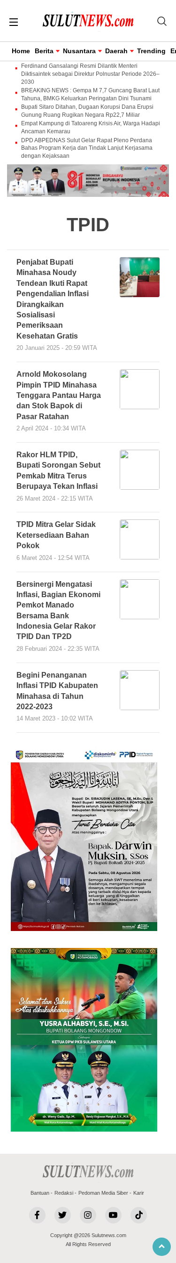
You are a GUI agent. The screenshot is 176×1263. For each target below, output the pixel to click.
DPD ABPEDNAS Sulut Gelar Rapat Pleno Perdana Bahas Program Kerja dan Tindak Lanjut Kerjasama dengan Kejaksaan (87, 148)
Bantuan (40, 1193)
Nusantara (79, 51)
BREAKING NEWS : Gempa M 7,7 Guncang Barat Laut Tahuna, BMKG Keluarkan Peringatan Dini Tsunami (90, 94)
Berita (44, 51)
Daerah (116, 51)
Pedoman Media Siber (103, 1193)
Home (21, 51)
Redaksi (63, 1193)
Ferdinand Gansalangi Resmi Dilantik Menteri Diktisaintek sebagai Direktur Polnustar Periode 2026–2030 (90, 74)
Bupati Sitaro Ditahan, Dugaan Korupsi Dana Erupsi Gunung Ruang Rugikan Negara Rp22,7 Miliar (87, 111)
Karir (138, 1193)
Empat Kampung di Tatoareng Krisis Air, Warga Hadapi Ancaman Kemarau (90, 127)
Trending (151, 51)
